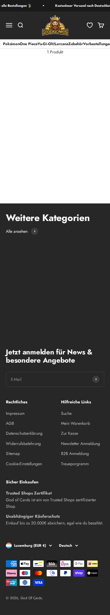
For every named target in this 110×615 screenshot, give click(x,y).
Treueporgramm (75, 464)
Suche (66, 413)
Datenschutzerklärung (24, 433)
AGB (10, 423)
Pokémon (11, 44)
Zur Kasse (69, 433)
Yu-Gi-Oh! (46, 44)
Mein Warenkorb (75, 423)
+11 (14, 185)
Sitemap (13, 453)
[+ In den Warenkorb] (46, 102)
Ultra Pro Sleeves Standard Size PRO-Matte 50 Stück (25, 124)
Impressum (15, 413)
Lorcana (61, 44)
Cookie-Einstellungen (24, 464)
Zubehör (75, 44)
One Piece (29, 44)
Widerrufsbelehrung (23, 443)
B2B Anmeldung (75, 453)
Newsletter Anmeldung (80, 443)
